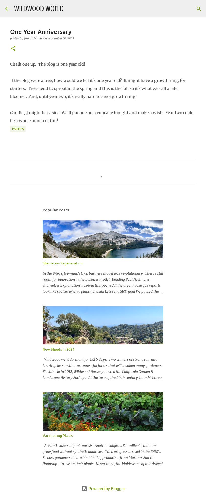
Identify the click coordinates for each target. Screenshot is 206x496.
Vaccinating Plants (58, 435)
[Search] (71, 9)
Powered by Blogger (106, 489)
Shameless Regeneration (62, 263)
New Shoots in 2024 (58, 349)
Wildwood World (39, 8)
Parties (18, 129)
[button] (13, 48)
